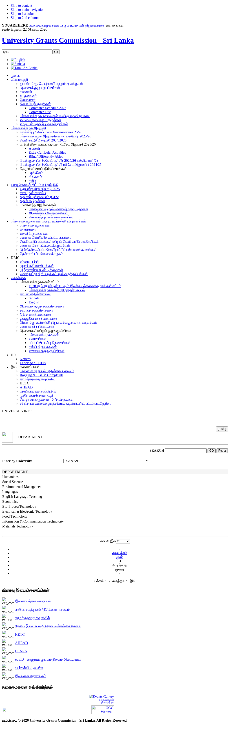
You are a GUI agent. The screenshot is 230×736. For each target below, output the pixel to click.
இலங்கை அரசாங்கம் (30, 676)
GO (211, 450)
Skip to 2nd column (25, 18)
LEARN (21, 651)
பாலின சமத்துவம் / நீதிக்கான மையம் (42, 609)
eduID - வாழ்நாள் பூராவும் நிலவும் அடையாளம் (48, 659)
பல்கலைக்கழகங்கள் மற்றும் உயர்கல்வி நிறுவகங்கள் (66, 25)
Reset (222, 450)
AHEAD (21, 643)
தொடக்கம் (119, 553)
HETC (20, 634)
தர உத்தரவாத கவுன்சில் (32, 618)
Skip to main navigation (27, 9)
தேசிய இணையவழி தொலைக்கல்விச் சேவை (48, 626)
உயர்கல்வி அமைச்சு (29, 668)
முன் (119, 557)
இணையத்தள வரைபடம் (33, 601)
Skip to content (21, 5)
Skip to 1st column (24, 14)
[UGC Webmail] (102, 709)
